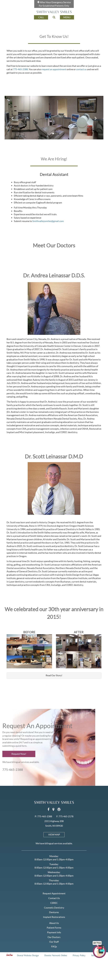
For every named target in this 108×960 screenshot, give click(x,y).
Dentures (54, 912)
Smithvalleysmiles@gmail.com (48, 221)
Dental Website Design (28, 955)
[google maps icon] (53, 809)
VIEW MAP (54, 834)
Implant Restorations (54, 916)
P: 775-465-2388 (43, 816)
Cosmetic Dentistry (54, 907)
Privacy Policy (79, 955)
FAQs (54, 946)
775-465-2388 (20, 69)
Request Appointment (54, 893)
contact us (81, 69)
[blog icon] (59, 809)
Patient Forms (54, 927)
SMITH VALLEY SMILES (54, 12)
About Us (54, 923)
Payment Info (54, 932)
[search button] (54, 17)
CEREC (54, 902)
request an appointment (54, 69)
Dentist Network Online (55, 955)
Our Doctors (54, 937)
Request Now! (18, 753)
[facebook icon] (48, 809)
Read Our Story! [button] (54, 675)
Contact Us (54, 898)
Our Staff (54, 941)
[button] (12, 117)
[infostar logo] (10, 955)
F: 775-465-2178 (64, 816)
